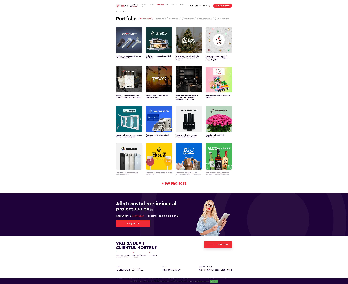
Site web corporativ (205, 18)
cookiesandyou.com (202, 281)
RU (206, 5)
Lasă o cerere (222, 244)
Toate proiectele (145, 18)
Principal (118, 11)
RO (209, 5)
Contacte (181, 4)
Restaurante (160, 18)
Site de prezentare (223, 18)
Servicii (152, 4)
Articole (173, 4)
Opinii (167, 4)
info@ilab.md (123, 270)
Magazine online (174, 18)
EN (204, 5)
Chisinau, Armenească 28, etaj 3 (215, 270)
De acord (214, 281)
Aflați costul (133, 224)
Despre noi (144, 5)
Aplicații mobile (189, 18)
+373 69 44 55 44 (171, 270)
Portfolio (160, 4)
